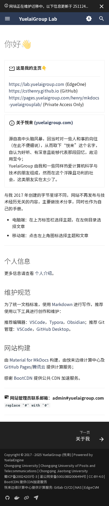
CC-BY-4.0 (96, 476)
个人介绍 (43, 273)
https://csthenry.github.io (34, 90)
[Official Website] (26, 497)
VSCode (37, 322)
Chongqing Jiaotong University (63, 470)
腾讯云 (39, 366)
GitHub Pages (17, 366)
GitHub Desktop (53, 329)
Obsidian (76, 322)
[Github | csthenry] (7, 497)
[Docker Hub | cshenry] (17, 497)
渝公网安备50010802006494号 (63, 476)
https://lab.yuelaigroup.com (36, 84)
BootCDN (23, 378)
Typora (56, 322)
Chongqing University (21, 465)
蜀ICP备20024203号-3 (20, 476)
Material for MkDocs (29, 360)
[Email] (36, 497)
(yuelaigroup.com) (53, 122)
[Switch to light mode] (89, 18)
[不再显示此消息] (101, 6)
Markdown (62, 304)
